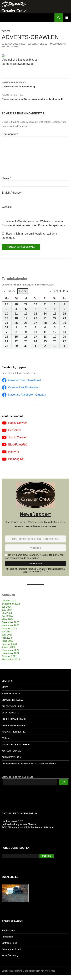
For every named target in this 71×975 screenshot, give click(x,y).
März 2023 (7, 640)
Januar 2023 (9, 647)
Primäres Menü (67, 17)
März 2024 (7, 619)
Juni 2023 (7, 634)
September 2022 (11, 659)
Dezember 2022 (10, 650)
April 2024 (7, 616)
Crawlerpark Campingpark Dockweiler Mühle (29, 763)
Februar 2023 (9, 644)
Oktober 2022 (9, 656)
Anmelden (7, 936)
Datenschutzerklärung (12, 971)
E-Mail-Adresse (12, 192)
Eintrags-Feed (9, 942)
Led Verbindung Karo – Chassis (19, 824)
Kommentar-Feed (11, 949)
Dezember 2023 (10, 622)
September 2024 (11, 603)
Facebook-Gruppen (13, 706)
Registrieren (8, 930)
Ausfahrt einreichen (14, 732)
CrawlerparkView (12, 700)
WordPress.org (10, 955)
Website (7, 206)
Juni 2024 (7, 609)
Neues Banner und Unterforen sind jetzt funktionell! (32, 97)
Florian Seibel (38, 44)
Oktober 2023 (9, 628)
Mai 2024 (7, 613)
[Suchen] (63, 782)
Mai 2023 (7, 637)
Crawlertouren (11, 757)
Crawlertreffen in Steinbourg (18, 84)
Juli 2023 (7, 631)
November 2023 (10, 625)
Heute (23, 291)
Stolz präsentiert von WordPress (40, 971)
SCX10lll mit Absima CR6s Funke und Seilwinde (28, 827)
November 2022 (10, 653)
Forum (5, 738)
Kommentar (10, 134)
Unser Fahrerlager (13, 725)
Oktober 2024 (9, 600)
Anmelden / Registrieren (16, 744)
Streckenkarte (11, 693)
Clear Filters (60, 291)
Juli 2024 (7, 606)
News (5, 687)
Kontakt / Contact (12, 751)
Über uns (7, 681)
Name (6, 178)
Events (6, 31)
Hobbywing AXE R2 (12, 821)
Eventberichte (10, 713)
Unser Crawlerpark (14, 719)
